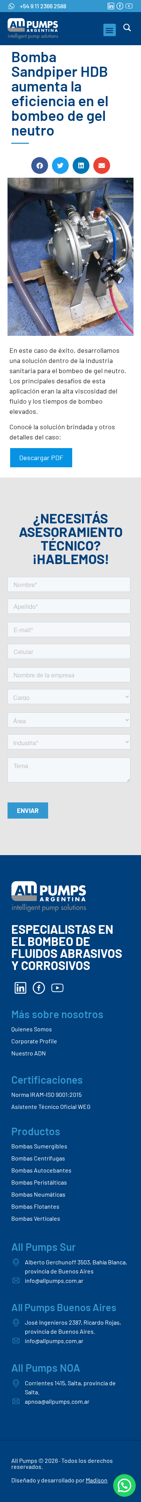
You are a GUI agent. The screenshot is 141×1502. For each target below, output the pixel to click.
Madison (97, 1480)
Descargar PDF (41, 457)
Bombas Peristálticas (39, 1182)
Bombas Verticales (35, 1218)
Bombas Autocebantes (41, 1170)
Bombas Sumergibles (39, 1146)
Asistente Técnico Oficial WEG (51, 1106)
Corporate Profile (34, 1041)
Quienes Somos (31, 1028)
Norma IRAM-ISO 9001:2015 (46, 1094)
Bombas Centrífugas (38, 1158)
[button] (109, 30)
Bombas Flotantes (35, 1206)
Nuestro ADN (28, 1053)
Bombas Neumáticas (38, 1194)
